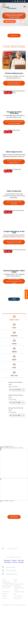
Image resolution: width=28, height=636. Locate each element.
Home (4, 580)
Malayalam (14, 336)
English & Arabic (14, 320)
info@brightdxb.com (11, 574)
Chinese (14, 344)
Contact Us (5, 598)
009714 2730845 (10, 567)
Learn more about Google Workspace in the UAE (14, 242)
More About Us (14, 35)
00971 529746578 (11, 571)
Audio (15, 582)
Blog (15, 594)
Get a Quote (26, 294)
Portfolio (4, 596)
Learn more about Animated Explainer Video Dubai (14, 281)
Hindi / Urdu (14, 376)
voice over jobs (18, 596)
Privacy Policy (17, 598)
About (15, 580)
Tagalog (14, 352)
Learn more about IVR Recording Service (14, 83)
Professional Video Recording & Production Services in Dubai (19, 586)
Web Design (5, 592)
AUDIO (14, 299)
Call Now (21, 21)
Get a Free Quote (9, 21)
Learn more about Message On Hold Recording (14, 122)
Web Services (14, 442)
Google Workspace (19, 592)
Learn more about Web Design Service (14, 162)
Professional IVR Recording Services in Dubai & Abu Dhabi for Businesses (8, 584)
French (14, 328)
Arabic (14, 368)
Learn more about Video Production (14, 203)
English (14, 360)
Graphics (4, 594)
